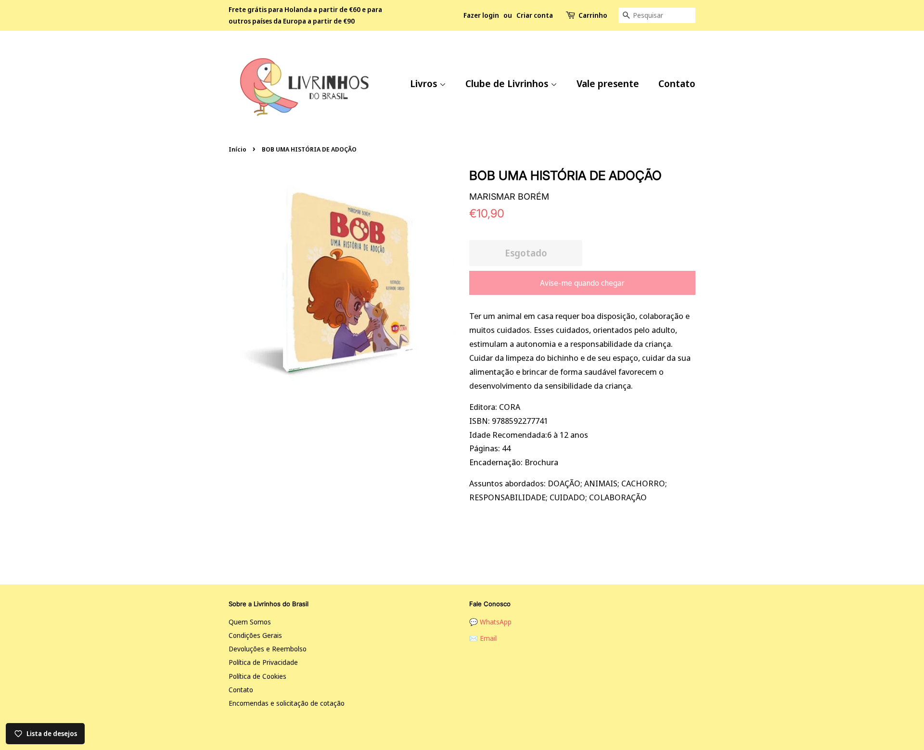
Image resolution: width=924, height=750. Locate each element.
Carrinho (592, 15)
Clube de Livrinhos (508, 83)
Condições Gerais (255, 635)
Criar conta (534, 15)
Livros (424, 83)
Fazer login (481, 15)
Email (488, 638)
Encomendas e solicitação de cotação (287, 703)
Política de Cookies (257, 676)
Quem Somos (250, 621)
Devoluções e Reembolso (268, 648)
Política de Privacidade (263, 662)
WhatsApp (496, 621)
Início (237, 149)
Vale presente (608, 83)
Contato (676, 83)
